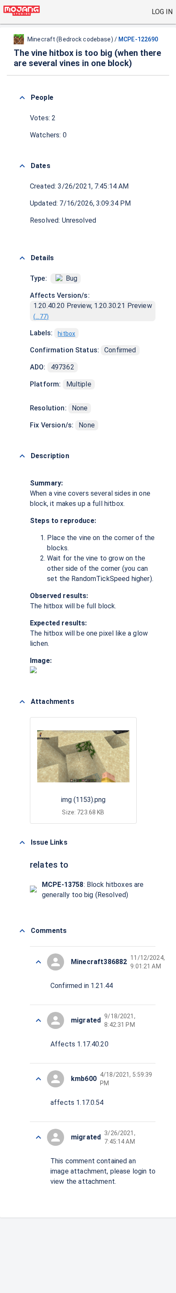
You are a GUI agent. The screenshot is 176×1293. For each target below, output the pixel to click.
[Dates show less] (22, 165)
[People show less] (22, 97)
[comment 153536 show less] (38, 1137)
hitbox (66, 333)
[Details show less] (22, 258)
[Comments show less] (22, 930)
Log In (162, 12)
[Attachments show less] (22, 701)
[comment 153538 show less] (38, 1078)
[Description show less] (22, 456)
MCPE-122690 (138, 39)
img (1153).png (83, 800)
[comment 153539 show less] (38, 1020)
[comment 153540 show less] (38, 961)
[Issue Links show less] (22, 842)
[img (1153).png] (33, 671)
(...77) (41, 316)
